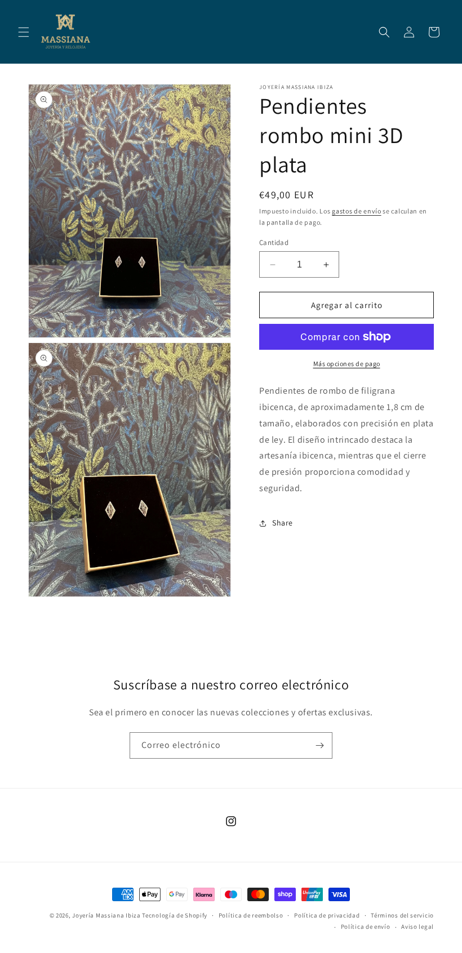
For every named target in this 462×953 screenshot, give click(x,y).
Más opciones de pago (346, 363)
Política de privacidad (326, 915)
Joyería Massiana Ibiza (106, 915)
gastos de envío (356, 211)
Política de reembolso (251, 915)
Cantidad (273, 242)
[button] (23, 32)
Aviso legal (417, 926)
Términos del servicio (402, 915)
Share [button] (282, 523)
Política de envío (365, 926)
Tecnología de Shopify (174, 915)
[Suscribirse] (319, 745)
